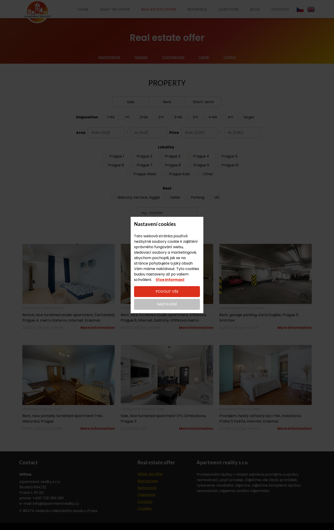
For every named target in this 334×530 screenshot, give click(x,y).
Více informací (170, 279)
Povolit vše (167, 291)
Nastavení (167, 304)
